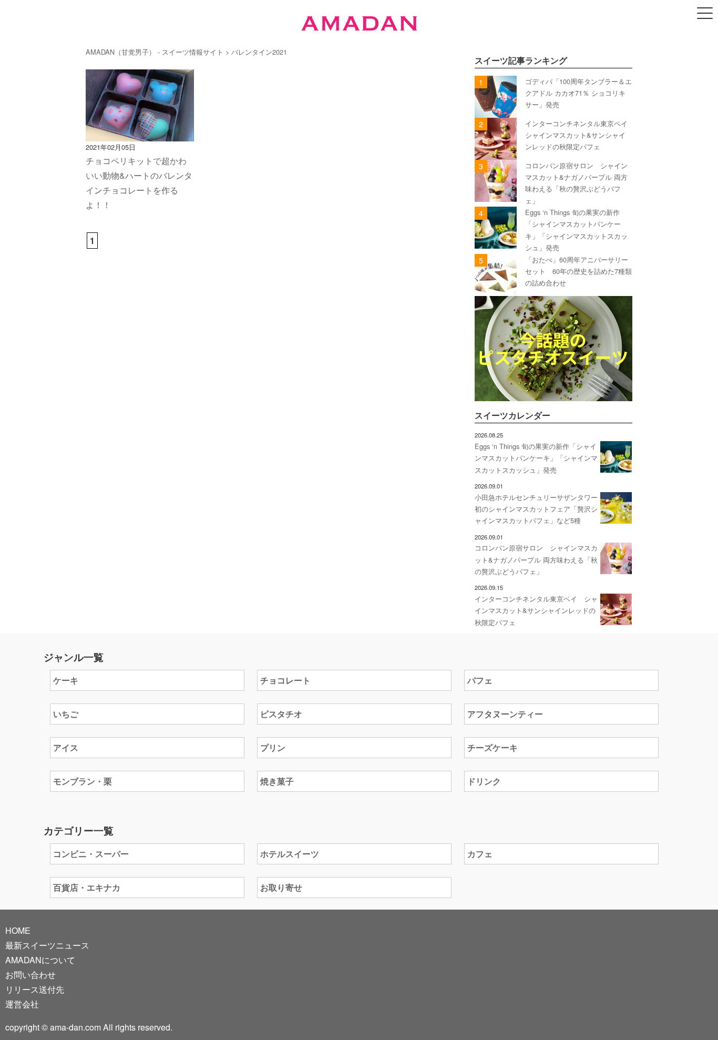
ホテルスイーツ (289, 854)
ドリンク (484, 781)
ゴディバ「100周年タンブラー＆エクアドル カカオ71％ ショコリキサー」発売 (578, 93)
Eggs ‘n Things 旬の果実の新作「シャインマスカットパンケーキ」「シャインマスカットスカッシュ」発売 (536, 458)
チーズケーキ (492, 747)
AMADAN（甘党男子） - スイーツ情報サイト (154, 52)
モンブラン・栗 (82, 781)
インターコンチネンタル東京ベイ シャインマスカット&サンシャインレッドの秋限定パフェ (579, 135)
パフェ (480, 680)
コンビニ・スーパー (91, 854)
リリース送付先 (34, 989)
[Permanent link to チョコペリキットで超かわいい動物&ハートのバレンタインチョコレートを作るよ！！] (140, 134)
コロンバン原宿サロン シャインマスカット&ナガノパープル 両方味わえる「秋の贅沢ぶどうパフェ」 (536, 559)
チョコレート (285, 680)
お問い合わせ (30, 974)
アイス (65, 747)
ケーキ (65, 680)
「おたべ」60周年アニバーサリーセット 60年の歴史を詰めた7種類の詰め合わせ (578, 271)
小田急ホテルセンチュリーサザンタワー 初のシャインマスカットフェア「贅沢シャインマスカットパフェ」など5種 (536, 509)
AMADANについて (40, 960)
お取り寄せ (281, 887)
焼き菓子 (277, 781)
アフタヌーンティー (505, 714)
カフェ (480, 854)
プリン (272, 747)
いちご (65, 714)
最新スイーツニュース (47, 945)
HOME (17, 930)
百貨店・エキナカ (86, 887)
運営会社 (22, 1004)
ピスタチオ (281, 714)
